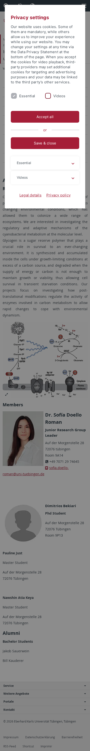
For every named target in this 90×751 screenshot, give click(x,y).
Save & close (45, 143)
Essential (27, 96)
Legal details (30, 195)
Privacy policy (58, 195)
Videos (59, 96)
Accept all (45, 117)
